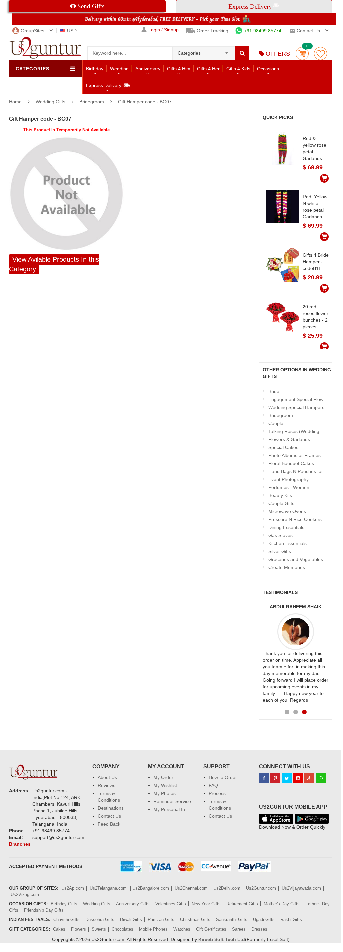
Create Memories (286, 567)
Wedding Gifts (51, 101)
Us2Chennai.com (191, 888)
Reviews (106, 785)
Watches (181, 929)
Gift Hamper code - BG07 (145, 101)
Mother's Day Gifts (282, 903)
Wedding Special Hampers (296, 407)
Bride (273, 391)
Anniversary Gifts (133, 903)
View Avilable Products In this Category (54, 264)
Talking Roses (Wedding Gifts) (300, 431)
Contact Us (109, 816)
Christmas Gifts (195, 919)
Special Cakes (283, 447)
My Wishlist (165, 785)
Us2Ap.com (72, 888)
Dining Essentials (286, 527)
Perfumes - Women (288, 487)
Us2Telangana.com (109, 888)
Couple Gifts (281, 503)
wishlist (320, 53)
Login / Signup (163, 29)
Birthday (94, 68)
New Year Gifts (206, 903)
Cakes (59, 929)
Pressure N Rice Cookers (295, 519)
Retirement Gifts (242, 903)
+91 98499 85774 (262, 30)
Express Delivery (104, 85)
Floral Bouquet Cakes (291, 463)
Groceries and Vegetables (295, 559)
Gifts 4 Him (178, 68)
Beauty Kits (280, 495)
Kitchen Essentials (287, 543)
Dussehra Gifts (99, 919)
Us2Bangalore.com (150, 888)
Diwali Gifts (131, 919)
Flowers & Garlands (289, 439)
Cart (302, 53)
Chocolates (122, 929)
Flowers (78, 929)
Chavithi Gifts (66, 919)
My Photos (164, 793)
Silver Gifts (279, 551)
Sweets (99, 929)
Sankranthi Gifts (231, 919)
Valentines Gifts (170, 903)
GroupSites (32, 30)
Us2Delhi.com (226, 888)
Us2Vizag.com (25, 894)
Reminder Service (172, 801)
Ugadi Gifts (264, 919)
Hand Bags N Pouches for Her (300, 471)
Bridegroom (91, 101)
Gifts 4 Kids (238, 68)
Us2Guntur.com (261, 888)
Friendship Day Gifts (44, 910)
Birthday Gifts (64, 903)
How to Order (223, 777)
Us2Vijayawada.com (301, 888)
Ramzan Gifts (161, 919)
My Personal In (169, 809)
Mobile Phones (153, 929)
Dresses (259, 929)
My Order (163, 777)
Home (15, 101)
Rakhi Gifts (291, 919)
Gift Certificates (211, 929)
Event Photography (288, 479)
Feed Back (109, 824)
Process (217, 793)
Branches (20, 844)
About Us (107, 777)
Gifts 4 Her (208, 68)
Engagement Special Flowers (299, 399)
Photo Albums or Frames (294, 455)
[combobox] (204, 51)
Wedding (119, 68)
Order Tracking (212, 30)
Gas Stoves (280, 535)
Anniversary (147, 68)
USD (72, 30)
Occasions (268, 68)
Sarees (239, 929)
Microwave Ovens (287, 511)
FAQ (213, 785)
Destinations (111, 808)
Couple (275, 423)
